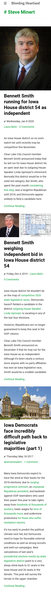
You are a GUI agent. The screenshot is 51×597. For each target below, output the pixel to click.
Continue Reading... (15, 206)
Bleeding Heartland (25, 3)
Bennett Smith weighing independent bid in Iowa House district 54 (24, 254)
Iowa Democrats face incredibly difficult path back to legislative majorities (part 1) (25, 436)
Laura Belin (10, 126)
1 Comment (31, 462)
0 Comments (26, 126)
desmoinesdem (13, 462)
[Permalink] (4, 121)
